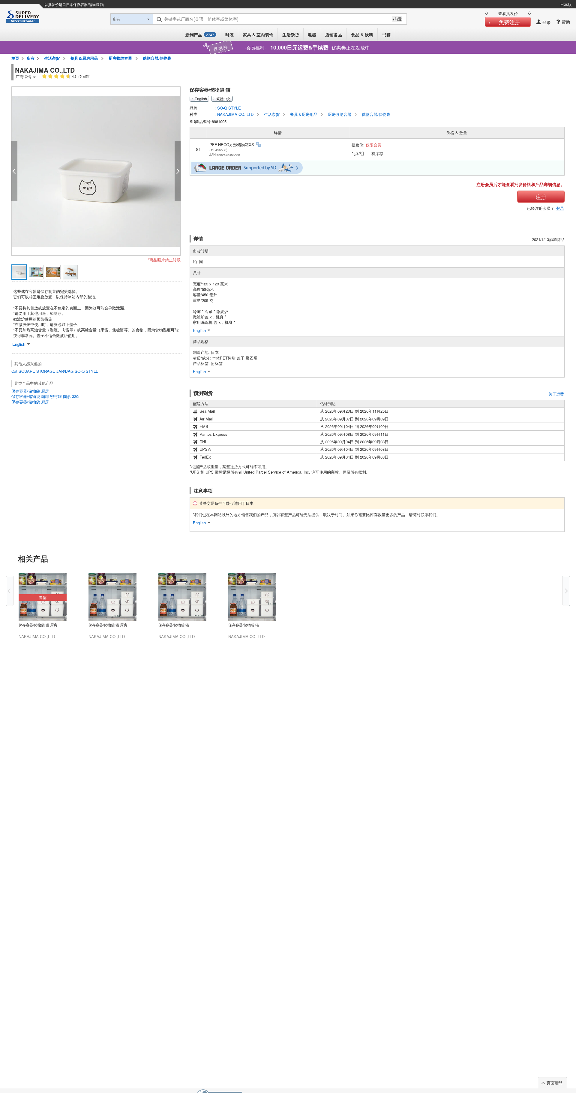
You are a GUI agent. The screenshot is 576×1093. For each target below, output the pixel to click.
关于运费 (556, 394)
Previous (10, 591)
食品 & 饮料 (362, 35)
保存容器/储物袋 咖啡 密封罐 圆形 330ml (46, 396)
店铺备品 (333, 35)
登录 (560, 208)
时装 (229, 35)
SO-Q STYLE (86, 371)
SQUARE (27, 371)
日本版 (566, 4)
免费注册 (509, 22)
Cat (14, 371)
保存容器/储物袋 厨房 (30, 391)
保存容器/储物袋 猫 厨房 (38, 624)
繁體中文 (223, 98)
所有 (30, 58)
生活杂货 (290, 35)
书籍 (386, 35)
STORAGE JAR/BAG (55, 371)
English (201, 98)
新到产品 (199, 35)
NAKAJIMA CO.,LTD (236, 114)
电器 (312, 35)
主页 (15, 58)
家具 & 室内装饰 (258, 35)
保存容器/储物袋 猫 (173, 624)
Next (566, 591)
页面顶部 (554, 1082)
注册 (541, 196)
